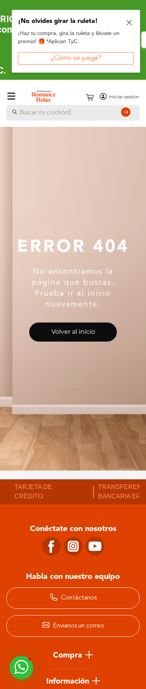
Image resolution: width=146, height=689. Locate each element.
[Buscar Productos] (127, 113)
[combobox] (73, 113)
